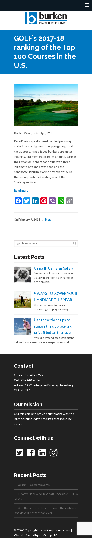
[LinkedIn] (42, 454)
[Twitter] (19, 454)
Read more (21, 190)
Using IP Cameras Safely (53, 268)
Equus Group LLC (46, 535)
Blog (48, 219)
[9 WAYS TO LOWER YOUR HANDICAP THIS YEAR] (22, 307)
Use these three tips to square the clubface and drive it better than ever (53, 326)
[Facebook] (31, 454)
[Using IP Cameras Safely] (22, 282)
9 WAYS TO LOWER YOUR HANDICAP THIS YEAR (46, 496)
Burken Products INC (46, 18)
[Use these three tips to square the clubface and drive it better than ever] (22, 333)
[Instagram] (53, 454)
